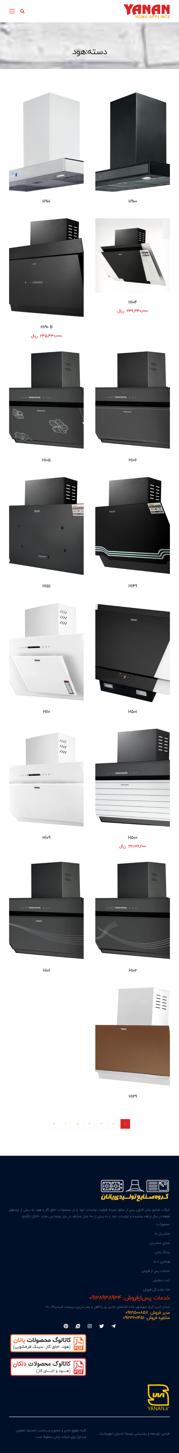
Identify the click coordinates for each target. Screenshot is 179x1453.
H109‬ (46, 837)
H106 (133, 460)
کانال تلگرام (30, 1216)
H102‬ (133, 970)
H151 (46, 586)
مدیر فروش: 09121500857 (148, 1312)
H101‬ (46, 970)
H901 (46, 201)
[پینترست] (66, 1326)
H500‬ (133, 837)
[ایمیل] (77, 1326)
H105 (46, 460)
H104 (132, 302)
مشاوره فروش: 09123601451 (146, 1317)
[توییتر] (101, 1326)
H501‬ (132, 711)
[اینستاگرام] (90, 1326)
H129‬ (133, 1096)
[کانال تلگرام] (113, 1326)
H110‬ (46, 711)
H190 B (46, 327)
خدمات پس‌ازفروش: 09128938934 (129, 1297)
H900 (132, 201)
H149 (132, 586)
